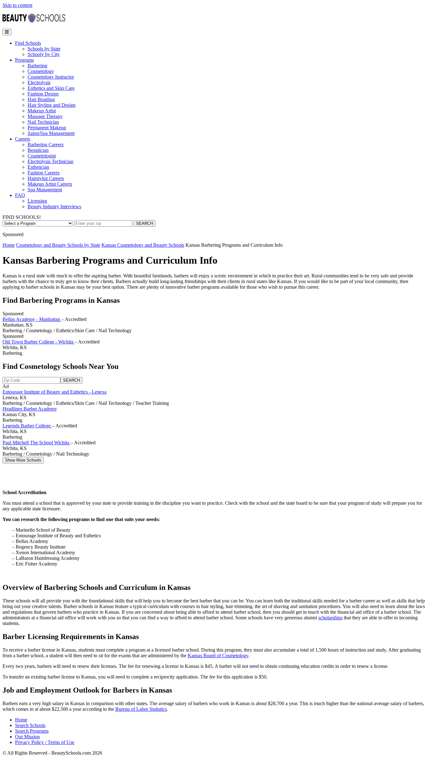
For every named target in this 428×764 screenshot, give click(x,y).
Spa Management (45, 189)
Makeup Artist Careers (50, 184)
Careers (22, 139)
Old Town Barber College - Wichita (39, 341)
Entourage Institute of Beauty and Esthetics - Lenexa (55, 392)
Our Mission (27, 736)
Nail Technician (43, 122)
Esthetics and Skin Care (51, 88)
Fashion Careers (44, 172)
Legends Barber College (27, 425)
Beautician (38, 150)
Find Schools (28, 43)
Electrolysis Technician (50, 161)
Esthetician (38, 167)
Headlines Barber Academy (30, 408)
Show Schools (23, 460)
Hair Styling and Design (52, 105)
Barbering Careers (46, 144)
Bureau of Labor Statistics (141, 709)
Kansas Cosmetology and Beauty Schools (143, 245)
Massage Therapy (45, 116)
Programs (24, 60)
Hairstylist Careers (46, 178)
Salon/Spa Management (51, 133)
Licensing (37, 201)
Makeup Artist (42, 110)
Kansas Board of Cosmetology (218, 655)
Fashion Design (43, 93)
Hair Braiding (41, 99)
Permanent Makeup (47, 127)
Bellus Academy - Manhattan (32, 319)
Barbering (37, 65)
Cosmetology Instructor (51, 77)
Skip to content (17, 5)
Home (9, 245)
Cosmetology (41, 71)
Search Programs (32, 731)
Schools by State (44, 48)
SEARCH (144, 223)
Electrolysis (39, 82)
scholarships (330, 617)
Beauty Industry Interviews (54, 206)
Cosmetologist (42, 155)
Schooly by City (44, 54)
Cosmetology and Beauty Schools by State (58, 245)
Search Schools (30, 725)
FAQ (20, 195)
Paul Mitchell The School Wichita (36, 442)
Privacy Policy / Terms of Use (44, 742)
